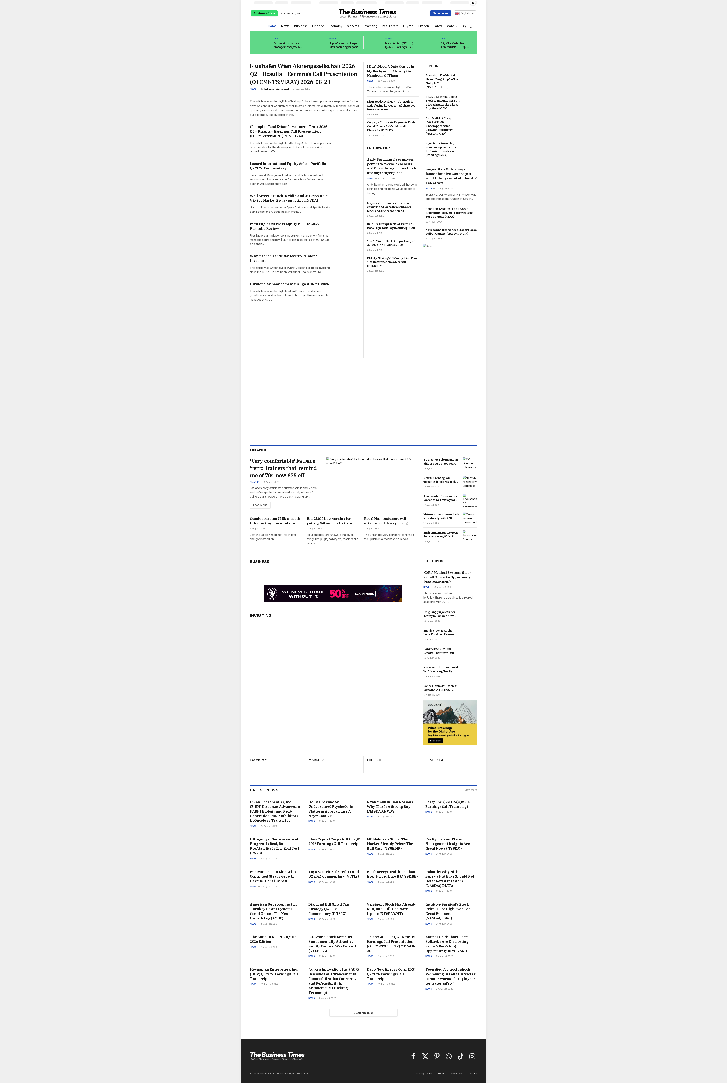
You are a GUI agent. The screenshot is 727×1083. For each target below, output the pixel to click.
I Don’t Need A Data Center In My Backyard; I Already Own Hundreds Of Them (390, 71)
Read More (260, 505)
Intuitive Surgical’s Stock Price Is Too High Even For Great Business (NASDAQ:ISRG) (447, 911)
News (285, 26)
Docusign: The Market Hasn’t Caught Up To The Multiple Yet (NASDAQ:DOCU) (442, 81)
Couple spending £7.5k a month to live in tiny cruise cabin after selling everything (275, 521)
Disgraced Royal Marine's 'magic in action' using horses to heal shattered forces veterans (391, 105)
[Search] (465, 26)
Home (272, 26)
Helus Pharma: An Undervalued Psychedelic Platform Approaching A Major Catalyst (330, 809)
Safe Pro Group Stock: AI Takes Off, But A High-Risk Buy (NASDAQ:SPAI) (391, 226)
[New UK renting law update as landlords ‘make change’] (470, 482)
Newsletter (440, 13)
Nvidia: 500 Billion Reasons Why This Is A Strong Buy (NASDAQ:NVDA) (390, 806)
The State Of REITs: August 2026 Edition (273, 939)
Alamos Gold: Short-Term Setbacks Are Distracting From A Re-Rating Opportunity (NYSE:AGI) (447, 944)
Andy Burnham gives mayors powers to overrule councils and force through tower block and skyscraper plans (391, 166)
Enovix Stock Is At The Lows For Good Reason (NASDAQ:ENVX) (438, 632)
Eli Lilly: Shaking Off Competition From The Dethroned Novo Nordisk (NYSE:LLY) (392, 262)
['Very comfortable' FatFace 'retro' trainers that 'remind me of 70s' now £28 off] (371, 483)
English (465, 13)
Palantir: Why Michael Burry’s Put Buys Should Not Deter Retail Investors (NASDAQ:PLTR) (449, 879)
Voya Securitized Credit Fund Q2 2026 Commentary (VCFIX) (333, 874)
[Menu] (256, 26)
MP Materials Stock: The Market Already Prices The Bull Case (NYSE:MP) (390, 844)
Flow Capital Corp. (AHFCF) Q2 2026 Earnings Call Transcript (334, 841)
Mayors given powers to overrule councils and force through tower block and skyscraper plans (389, 207)
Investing (370, 26)
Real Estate (390, 26)
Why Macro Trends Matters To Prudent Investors (283, 258)
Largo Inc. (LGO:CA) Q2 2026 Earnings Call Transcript (449, 804)
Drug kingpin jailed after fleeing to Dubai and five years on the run (439, 614)
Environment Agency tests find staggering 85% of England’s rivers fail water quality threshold (440, 534)
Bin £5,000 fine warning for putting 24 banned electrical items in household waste (330, 521)
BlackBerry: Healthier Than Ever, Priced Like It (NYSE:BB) (392, 874)
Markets (353, 26)
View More (471, 789)
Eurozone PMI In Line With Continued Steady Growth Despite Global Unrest (273, 876)
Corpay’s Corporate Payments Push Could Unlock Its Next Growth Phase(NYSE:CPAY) (391, 126)
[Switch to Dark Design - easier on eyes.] (470, 26)
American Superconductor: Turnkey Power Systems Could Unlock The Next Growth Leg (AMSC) (273, 911)
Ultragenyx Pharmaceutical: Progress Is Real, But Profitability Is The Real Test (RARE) (274, 846)
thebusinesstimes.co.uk (276, 89)
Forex (438, 26)
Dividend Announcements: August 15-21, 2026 (289, 284)
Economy (335, 26)
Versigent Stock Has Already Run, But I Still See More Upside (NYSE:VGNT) (391, 909)
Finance (318, 26)
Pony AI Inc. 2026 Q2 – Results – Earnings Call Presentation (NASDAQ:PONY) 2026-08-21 (440, 651)
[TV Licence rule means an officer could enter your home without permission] (470, 463)
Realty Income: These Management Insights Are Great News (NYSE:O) (447, 844)
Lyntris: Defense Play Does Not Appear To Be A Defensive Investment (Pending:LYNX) (442, 149)
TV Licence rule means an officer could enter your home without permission (440, 461)
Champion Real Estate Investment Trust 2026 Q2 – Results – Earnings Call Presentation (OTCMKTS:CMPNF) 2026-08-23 (288, 131)
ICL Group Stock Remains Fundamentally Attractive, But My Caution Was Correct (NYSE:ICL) (332, 944)
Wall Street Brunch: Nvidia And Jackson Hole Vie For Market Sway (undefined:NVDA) (289, 198)
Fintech (423, 26)
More (450, 26)
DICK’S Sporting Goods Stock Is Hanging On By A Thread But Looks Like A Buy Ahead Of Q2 (442, 102)
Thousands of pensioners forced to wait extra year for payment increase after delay (441, 498)
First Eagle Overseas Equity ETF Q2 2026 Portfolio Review (284, 226)
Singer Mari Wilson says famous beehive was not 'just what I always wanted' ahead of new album (451, 176)
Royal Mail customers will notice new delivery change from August (387, 521)
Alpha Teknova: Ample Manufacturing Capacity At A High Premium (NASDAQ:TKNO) (344, 45)
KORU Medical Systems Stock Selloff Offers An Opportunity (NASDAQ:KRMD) (447, 577)
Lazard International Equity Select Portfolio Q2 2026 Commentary (288, 165)
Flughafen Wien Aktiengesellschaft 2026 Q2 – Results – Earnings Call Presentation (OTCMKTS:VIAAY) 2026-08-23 (303, 73)
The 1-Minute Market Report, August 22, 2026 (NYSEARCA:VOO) (391, 243)
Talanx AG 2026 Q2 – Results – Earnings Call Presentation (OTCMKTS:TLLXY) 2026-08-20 (392, 944)
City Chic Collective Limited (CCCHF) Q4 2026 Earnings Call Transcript (453, 45)
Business (261, 13)
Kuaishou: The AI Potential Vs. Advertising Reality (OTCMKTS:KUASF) (440, 669)
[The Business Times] (368, 13)
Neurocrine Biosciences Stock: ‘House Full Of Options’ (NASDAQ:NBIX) (451, 231)
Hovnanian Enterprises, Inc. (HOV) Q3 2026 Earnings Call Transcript (274, 974)
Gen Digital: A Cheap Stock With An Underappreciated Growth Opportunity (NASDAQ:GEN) (439, 125)
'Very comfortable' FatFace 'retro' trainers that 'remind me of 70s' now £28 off (283, 468)
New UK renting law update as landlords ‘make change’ (440, 480)
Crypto (408, 26)
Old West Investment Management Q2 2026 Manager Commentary (288, 45)
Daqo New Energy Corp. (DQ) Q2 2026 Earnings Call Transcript (391, 974)
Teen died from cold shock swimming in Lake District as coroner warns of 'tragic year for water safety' (450, 976)
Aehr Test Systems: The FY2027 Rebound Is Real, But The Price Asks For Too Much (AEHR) (449, 212)
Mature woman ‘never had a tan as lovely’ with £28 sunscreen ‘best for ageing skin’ (441, 516)
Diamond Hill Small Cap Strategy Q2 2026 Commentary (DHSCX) (328, 909)
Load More (362, 1012)
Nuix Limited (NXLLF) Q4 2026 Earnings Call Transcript (399, 45)
